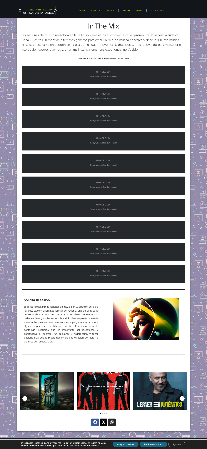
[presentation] (24, 398)
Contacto (110, 10)
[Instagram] (112, 422)
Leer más (40, 403)
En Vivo (139, 10)
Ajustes (177, 444)
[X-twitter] (103, 422)
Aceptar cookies (125, 444)
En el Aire (126, 10)
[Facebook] (95, 422)
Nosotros (95, 10)
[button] (100, 413)
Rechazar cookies (153, 444)
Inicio (82, 10)
